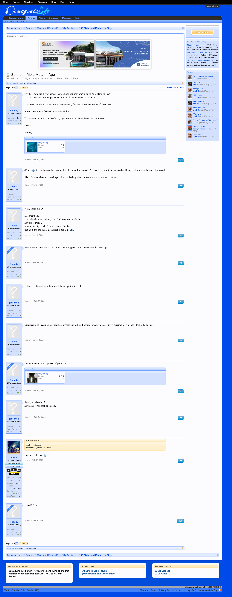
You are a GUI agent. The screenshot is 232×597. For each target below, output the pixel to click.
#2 (181, 186)
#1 (181, 160)
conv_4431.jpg (43, 374)
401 (20, 480)
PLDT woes (197, 95)
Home (5, 2)
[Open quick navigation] (183, 28)
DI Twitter (162, 574)
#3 (181, 236)
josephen (14, 303)
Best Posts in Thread (175, 88)
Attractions (42, 2)
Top (216, 590)
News (53, 2)
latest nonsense (199, 108)
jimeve (14, 457)
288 (20, 233)
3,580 (19, 478)
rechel (14, 225)
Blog (62, 2)
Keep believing (198, 101)
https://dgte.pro (214, 587)
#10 (180, 521)
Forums (31, 18)
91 (20, 197)
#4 (181, 263)
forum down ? (198, 134)
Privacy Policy (166, 590)
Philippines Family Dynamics (199, 53)
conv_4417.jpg (43, 143)
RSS (220, 590)
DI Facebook (163, 571)
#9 (181, 461)
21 (20, 194)
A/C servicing (198, 114)
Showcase (53, 18)
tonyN (14, 187)
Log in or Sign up (212, 6)
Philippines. (17, 488)
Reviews (16, 2)
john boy (196, 85)
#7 (181, 391)
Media (42, 18)
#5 (181, 302)
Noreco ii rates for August (203, 76)
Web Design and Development (99, 574)
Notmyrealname (199, 129)
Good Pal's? (197, 82)
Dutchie (196, 78)
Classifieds (28, 2)
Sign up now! (203, 32)
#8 (181, 418)
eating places (198, 89)
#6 (181, 341)
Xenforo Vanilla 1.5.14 (14, 590)
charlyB (196, 91)
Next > (25, 88)
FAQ (77, 18)
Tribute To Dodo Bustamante (200, 60)
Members (66, 18)
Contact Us (179, 590)
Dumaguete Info (15, 18)
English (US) (33, 590)
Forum (71, 2)
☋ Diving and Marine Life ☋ (32, 78)
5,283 (19, 118)
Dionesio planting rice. (196, 45)
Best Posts (9, 22)
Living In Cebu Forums (95, 571)
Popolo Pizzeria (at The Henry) (205, 120)
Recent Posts (22, 22)
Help (188, 590)
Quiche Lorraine (199, 127)
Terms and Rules (148, 590)
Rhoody (60, 78)
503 (20, 310)
